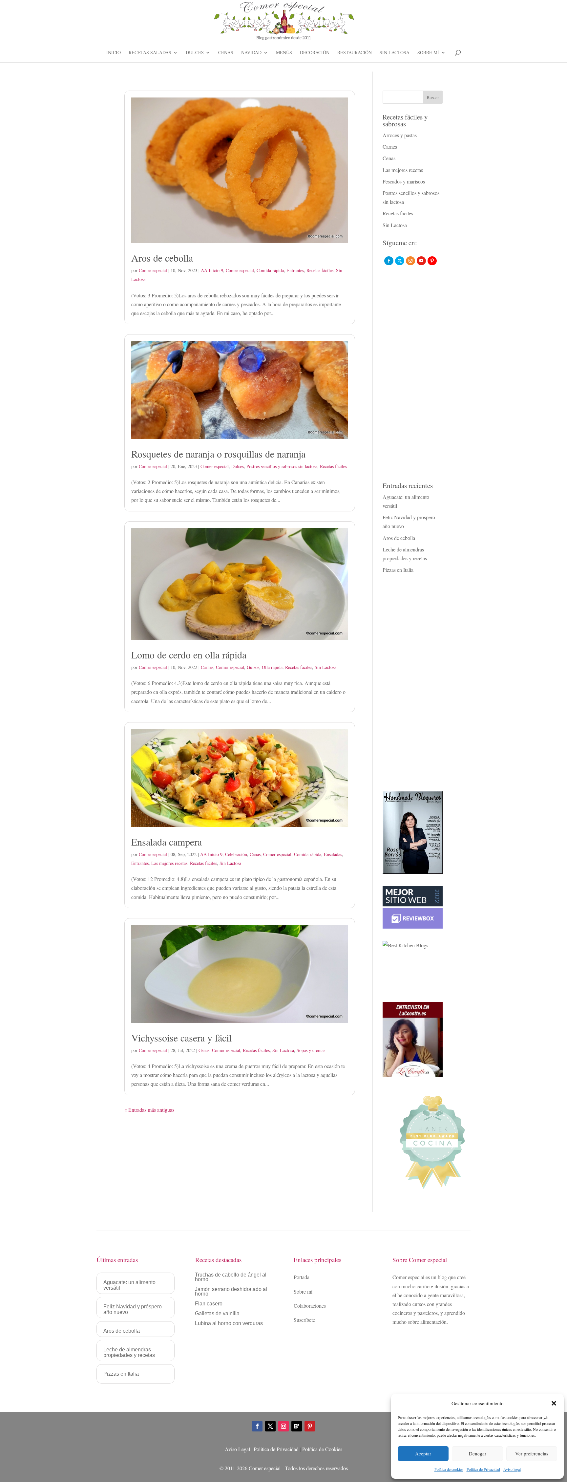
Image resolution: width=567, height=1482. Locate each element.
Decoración (314, 52)
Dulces (195, 52)
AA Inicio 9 (212, 270)
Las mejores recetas (169, 863)
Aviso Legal (237, 1449)
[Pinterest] (432, 260)
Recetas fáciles (319, 270)
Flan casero (208, 1303)
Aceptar (423, 1453)
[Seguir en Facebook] (257, 1426)
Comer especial (153, 270)
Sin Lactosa (395, 52)
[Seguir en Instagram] (283, 1426)
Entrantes (295, 270)
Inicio (113, 52)
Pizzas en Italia (398, 569)
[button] (554, 1403)
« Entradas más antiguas (149, 1109)
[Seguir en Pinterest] (309, 1426)
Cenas (225, 52)
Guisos (253, 667)
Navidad (251, 52)
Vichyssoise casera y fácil (181, 1037)
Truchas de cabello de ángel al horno (230, 1277)
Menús (284, 52)
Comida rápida (270, 270)
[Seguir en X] (270, 1426)
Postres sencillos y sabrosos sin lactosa (281, 466)
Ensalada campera (166, 841)
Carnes (207, 667)
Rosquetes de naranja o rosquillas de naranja (218, 453)
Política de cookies (448, 1469)
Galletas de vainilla (217, 1313)
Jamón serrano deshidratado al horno (231, 1292)
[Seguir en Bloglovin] (296, 1426)
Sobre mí (428, 52)
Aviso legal (512, 1469)
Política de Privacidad (483, 1469)
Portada (301, 1277)
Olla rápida (272, 667)
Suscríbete (304, 1319)
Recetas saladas (150, 52)
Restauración (354, 52)
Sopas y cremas (311, 1050)
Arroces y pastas (400, 135)
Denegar (477, 1453)
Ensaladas (333, 854)
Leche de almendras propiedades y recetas (129, 1352)
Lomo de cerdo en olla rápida (188, 654)
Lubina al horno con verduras (229, 1323)
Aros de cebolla (162, 257)
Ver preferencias (531, 1453)
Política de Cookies (322, 1449)
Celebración (236, 854)
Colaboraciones (310, 1305)
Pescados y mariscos (404, 181)
